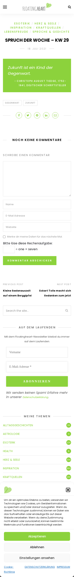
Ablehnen (37, 547)
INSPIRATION (21, 28)
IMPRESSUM (63, 567)
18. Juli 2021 (37, 48)
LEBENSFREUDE (16, 32)
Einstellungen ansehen (37, 558)
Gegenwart (12, 102)
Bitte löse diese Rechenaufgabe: (27, 243)
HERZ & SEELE (46, 23)
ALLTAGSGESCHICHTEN (18, 425)
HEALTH (8, 451)
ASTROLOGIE (11, 434)
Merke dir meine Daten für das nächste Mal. (35, 237)
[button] (68, 490)
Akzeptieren (37, 536)
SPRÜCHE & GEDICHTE (51, 32)
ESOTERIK (22, 23)
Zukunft (30, 102)
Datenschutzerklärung (35, 397)
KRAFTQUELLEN (48, 28)
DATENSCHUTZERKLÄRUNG (40, 567)
